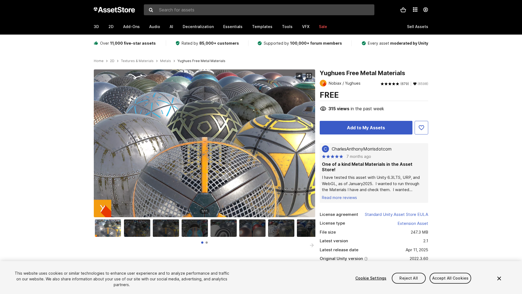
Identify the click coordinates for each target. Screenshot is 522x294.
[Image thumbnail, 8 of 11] (311, 228)
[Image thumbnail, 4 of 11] (196, 228)
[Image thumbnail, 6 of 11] (253, 228)
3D (96, 26)
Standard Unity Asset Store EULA (396, 214)
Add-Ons (131, 26)
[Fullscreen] (309, 76)
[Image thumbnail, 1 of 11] (109, 228)
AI (171, 26)
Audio (154, 26)
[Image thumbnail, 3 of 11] (167, 228)
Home (99, 61)
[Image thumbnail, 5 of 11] (224, 228)
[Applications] (415, 9)
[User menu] (425, 10)
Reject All (408, 278)
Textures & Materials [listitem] (137, 61)
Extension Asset (412, 223)
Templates (262, 26)
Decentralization (198, 26)
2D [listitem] (112, 61)
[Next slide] (311, 245)
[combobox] (259, 9)
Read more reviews (339, 197)
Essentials (233, 26)
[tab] (202, 242)
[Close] (499, 278)
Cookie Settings (370, 278)
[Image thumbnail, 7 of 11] (282, 228)
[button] (403, 10)
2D (111, 26)
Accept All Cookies (450, 278)
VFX (305, 26)
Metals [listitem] (165, 61)
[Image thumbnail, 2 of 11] (138, 228)
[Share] (299, 76)
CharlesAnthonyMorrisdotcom (361, 149)
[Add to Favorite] (421, 127)
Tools (287, 26)
